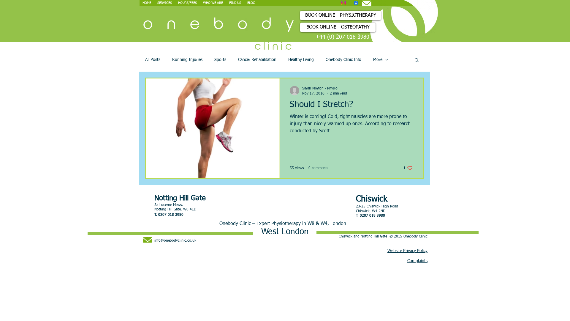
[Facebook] (356, 3)
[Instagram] (343, 3)
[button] (416, 60)
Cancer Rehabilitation (257, 60)
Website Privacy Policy (407, 251)
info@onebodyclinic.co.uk (175, 241)
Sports (220, 60)
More (377, 60)
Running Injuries (187, 60)
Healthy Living (301, 60)
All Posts (152, 60)
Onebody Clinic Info (343, 60)
